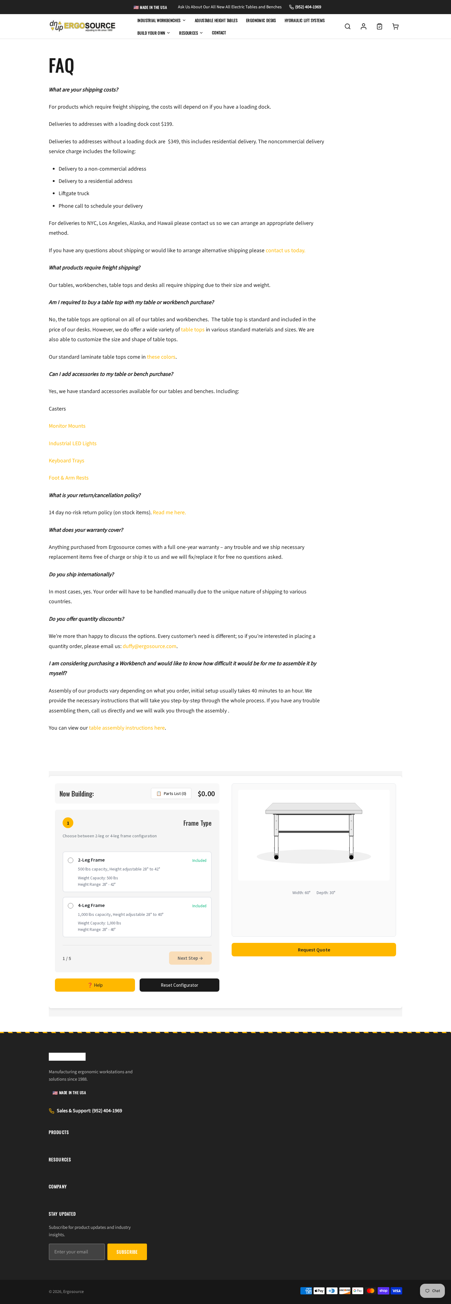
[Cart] (395, 26)
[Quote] (379, 26)
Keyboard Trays (66, 461)
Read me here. (169, 512)
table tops (193, 330)
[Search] (347, 26)
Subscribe (127, 1251)
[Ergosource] (82, 26)
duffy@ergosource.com (149, 646)
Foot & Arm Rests (69, 478)
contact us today (285, 250)
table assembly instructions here (127, 728)
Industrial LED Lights (73, 443)
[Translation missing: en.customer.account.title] (363, 26)
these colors (161, 357)
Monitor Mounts (67, 426)
